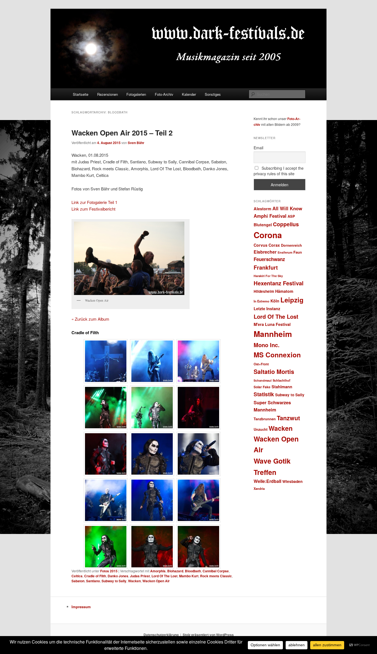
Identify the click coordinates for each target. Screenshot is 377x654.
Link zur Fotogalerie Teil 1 (94, 202)
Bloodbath (193, 570)
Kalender (189, 94)
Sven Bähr (136, 142)
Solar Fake (262, 386)
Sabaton (77, 580)
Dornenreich (291, 245)
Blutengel (263, 224)
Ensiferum (285, 252)
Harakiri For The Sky (268, 276)
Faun (297, 252)
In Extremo (261, 301)
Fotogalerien (136, 94)
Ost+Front (261, 364)
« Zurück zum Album (90, 319)
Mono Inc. (267, 345)
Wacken (134, 580)
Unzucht (260, 429)
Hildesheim (264, 291)
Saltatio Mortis (274, 371)
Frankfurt (266, 267)
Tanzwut (288, 418)
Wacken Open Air (156, 580)
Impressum (81, 606)
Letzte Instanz (267, 308)
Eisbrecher (265, 252)
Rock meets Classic (216, 575)
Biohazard (175, 570)
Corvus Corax (267, 245)
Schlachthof (281, 380)
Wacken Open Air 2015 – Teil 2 (121, 132)
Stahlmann (282, 386)
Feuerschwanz (269, 259)
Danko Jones (118, 575)
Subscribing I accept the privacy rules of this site (279, 170)
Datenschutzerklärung (161, 634)
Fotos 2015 (109, 570)
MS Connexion (277, 354)
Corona (268, 235)
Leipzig (292, 299)
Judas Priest (140, 575)
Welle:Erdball (267, 481)
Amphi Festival (270, 215)
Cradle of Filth (95, 575)
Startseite (80, 94)
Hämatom (284, 291)
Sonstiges (213, 94)
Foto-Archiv (164, 94)
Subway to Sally (114, 580)
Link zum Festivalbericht (93, 209)
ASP (291, 216)
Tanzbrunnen (265, 418)
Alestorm (262, 208)
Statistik (264, 394)
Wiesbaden (292, 481)
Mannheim (273, 333)
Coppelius (286, 224)
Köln (274, 301)
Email (258, 147)
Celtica (77, 575)
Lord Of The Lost (164, 575)
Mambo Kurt (188, 575)
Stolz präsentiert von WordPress (208, 634)
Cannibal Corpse (216, 570)
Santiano (93, 580)
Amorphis (158, 570)
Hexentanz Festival (279, 283)
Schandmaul (263, 380)
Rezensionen (107, 94)
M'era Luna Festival (272, 324)
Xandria (259, 488)
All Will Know (287, 208)
